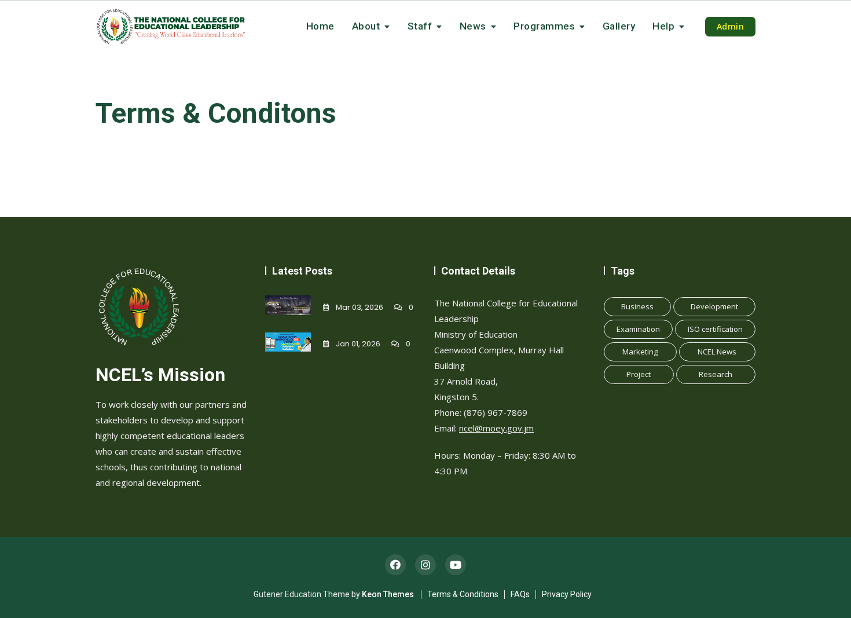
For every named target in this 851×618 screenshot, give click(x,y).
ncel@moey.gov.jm (496, 428)
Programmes (544, 26)
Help (663, 26)
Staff (420, 26)
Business (637, 306)
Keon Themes (388, 594)
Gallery (619, 26)
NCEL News (717, 351)
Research (715, 374)
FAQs (520, 594)
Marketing (640, 351)
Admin (730, 26)
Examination (638, 329)
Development (714, 306)
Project (638, 374)
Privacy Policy (567, 594)
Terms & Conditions (462, 594)
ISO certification (715, 329)
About (366, 26)
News (473, 26)
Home (320, 26)
